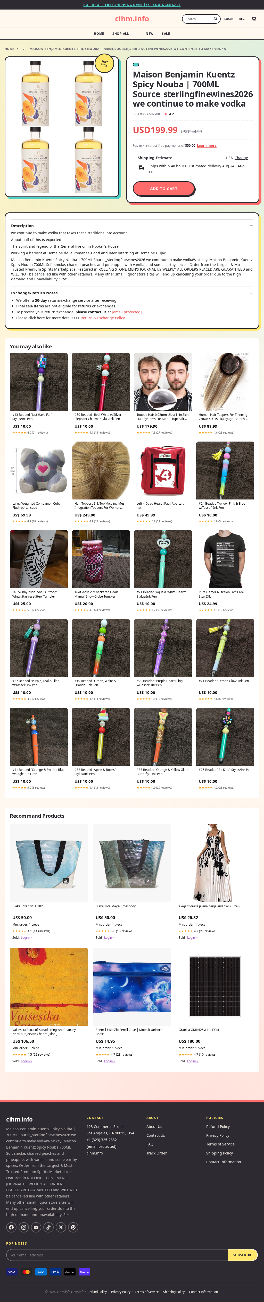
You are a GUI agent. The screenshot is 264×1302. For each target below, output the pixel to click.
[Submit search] (215, 18)
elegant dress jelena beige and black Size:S (209, 906)
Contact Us (155, 1135)
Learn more (207, 145)
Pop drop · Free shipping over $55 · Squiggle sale (131, 5)
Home (99, 33)
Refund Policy (218, 1126)
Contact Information (223, 1161)
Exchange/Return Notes (34, 292)
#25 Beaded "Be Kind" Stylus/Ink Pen (225, 770)
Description (22, 225)
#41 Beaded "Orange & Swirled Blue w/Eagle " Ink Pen (38, 772)
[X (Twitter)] (61, 1227)
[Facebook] (11, 1227)
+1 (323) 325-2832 (102, 1139)
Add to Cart (164, 188)
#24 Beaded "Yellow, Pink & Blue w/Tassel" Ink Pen (222, 506)
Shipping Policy (219, 1153)
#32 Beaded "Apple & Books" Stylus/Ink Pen (95, 772)
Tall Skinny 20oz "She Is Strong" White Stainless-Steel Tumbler (34, 594)
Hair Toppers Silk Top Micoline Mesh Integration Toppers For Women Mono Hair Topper (100, 506)
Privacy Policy (217, 1135)
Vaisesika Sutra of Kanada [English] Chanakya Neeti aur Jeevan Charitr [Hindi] (45, 1032)
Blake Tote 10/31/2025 (28, 906)
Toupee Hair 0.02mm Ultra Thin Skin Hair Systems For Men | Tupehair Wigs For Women (162, 417)
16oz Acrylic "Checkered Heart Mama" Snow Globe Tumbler (96, 594)
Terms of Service (220, 1144)
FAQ (149, 1144)
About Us (154, 1126)
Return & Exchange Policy (103, 317)
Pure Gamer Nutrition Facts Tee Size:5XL (221, 594)
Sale (166, 33)
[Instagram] (24, 1227)
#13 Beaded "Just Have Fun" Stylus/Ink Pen (32, 417)
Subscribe (242, 1255)
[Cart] (253, 18)
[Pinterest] (73, 1227)
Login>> (26, 937)
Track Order (156, 1153)
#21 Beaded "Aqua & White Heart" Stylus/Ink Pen (161, 594)
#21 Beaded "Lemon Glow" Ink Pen (224, 681)
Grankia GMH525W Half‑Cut (199, 1030)
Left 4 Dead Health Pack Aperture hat (161, 506)
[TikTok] (48, 1227)
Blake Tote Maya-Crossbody (116, 906)
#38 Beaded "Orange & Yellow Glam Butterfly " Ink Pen (162, 772)
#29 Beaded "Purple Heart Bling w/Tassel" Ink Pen (160, 683)
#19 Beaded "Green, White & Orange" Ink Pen (95, 683)
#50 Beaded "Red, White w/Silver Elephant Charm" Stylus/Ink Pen (98, 417)
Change (241, 158)
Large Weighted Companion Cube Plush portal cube (36, 506)
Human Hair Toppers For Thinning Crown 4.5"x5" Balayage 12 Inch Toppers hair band (223, 417)
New (150, 33)
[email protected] (127, 311)
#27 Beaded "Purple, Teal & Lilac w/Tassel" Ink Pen (35, 683)
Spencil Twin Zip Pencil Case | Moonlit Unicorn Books (129, 1032)
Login (229, 19)
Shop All (120, 33)
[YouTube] (36, 1227)
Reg (242, 19)
